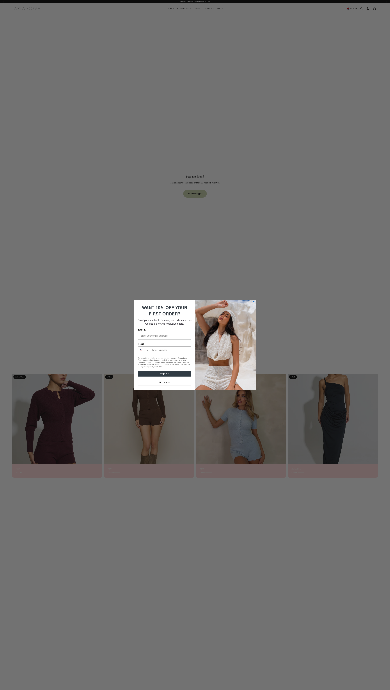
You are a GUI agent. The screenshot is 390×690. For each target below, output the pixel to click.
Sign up (164, 373)
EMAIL (142, 329)
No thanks (164, 382)
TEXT (141, 344)
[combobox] (143, 350)
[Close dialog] (254, 301)
